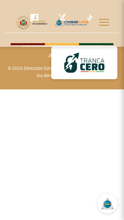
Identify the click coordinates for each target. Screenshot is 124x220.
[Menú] (104, 22)
